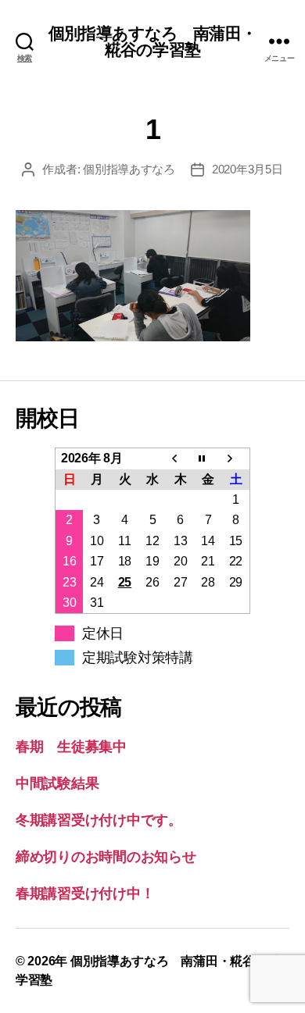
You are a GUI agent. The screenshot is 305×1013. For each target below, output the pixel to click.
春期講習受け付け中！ (85, 893)
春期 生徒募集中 (71, 746)
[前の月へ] (181, 458)
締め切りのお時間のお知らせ (106, 857)
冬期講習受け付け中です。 (99, 820)
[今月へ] (208, 458)
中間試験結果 (57, 783)
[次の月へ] (236, 458)
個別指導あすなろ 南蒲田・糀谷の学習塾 (152, 41)
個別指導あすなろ (129, 169)
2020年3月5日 (247, 169)
